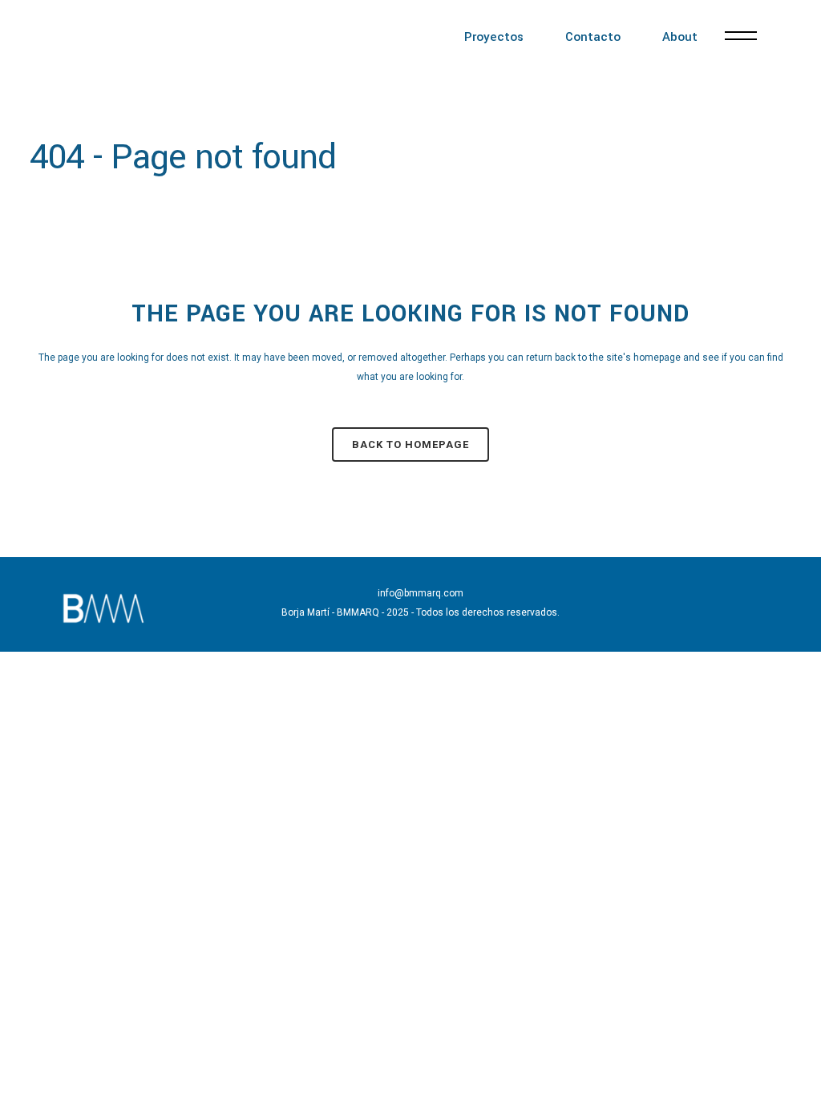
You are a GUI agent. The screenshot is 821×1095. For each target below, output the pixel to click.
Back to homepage (410, 444)
